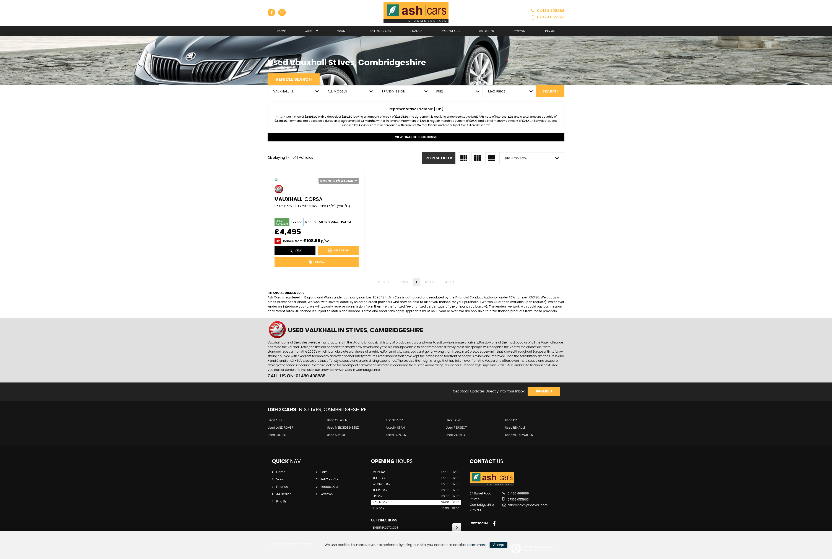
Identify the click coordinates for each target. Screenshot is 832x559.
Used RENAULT (515, 427)
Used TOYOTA (396, 435)
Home (281, 30)
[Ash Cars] (492, 484)
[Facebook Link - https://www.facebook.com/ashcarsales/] (271, 12)
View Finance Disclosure (416, 137)
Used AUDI (275, 420)
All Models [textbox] (337, 91)
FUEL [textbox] (440, 91)
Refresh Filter (439, 158)
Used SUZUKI (336, 435)
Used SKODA (277, 435)
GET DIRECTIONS (384, 520)
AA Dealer (486, 30)
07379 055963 (550, 17)
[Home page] (416, 12)
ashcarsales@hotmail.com (527, 505)
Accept (498, 545)
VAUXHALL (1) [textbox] (284, 91)
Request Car (450, 30)
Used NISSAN (395, 427)
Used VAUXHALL (457, 435)
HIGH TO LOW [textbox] (516, 158)
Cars (308, 30)
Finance (416, 30)
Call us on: (296, 375)
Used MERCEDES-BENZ (343, 427)
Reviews (519, 30)
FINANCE (319, 262)
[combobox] (295, 91)
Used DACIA (394, 420)
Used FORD (454, 420)
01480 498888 (550, 10)
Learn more (476, 545)
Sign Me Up (543, 391)
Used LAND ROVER (280, 427)
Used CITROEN (337, 420)
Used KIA (511, 420)
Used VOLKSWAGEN (519, 435)
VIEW (298, 250)
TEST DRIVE (341, 250)
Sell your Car (380, 30)
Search (550, 91)
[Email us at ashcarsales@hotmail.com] (282, 12)
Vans (341, 30)
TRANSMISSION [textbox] (393, 91)
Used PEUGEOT (456, 427)
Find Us (549, 30)
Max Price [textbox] (496, 91)
